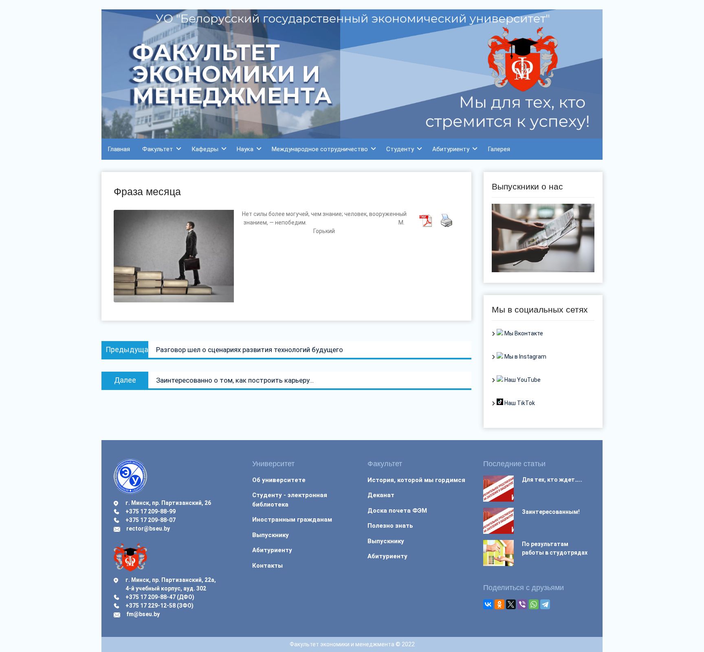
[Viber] (522, 604)
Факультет (157, 149)
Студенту (400, 149)
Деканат (380, 495)
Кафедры (204, 149)
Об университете (279, 480)
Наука (245, 149)
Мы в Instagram (524, 356)
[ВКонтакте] (488, 604)
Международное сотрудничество (320, 149)
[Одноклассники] (499, 604)
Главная (119, 149)
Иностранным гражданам (292, 519)
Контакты (267, 565)
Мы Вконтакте (523, 333)
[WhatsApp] (534, 604)
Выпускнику (270, 535)
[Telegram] (545, 604)
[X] (511, 604)
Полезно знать (390, 525)
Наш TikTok (519, 403)
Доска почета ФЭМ (397, 510)
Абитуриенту (450, 149)
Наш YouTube (522, 380)
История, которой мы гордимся (416, 480)
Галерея (499, 149)
